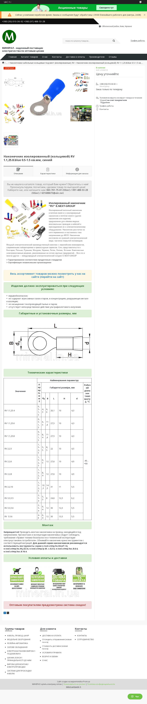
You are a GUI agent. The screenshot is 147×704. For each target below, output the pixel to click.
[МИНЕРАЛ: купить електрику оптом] (9, 37)
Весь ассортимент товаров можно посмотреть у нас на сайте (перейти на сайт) (47, 275)
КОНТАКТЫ (82, 635)
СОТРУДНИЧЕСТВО (85, 639)
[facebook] (5, 613)
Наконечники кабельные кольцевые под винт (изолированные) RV (42, 63)
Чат (137, 696)
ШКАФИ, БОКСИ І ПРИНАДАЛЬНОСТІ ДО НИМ (19, 659)
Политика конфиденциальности (101, 684)
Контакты (57, 57)
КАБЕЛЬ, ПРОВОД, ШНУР (18, 635)
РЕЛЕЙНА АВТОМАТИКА (17, 643)
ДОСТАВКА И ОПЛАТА (51, 635)
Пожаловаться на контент (74, 684)
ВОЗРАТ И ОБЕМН (50, 656)
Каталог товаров (29, 57)
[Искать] (114, 41)
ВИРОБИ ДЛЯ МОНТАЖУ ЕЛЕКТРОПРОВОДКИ (17, 665)
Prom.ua (86, 681)
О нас (45, 57)
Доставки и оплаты (75, 57)
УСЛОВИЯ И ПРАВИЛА (51, 652)
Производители (97, 57)
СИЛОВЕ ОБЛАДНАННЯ (17, 647)
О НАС (45, 660)
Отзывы (113, 57)
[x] (8, 613)
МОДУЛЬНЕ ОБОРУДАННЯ (18, 639)
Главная (13, 57)
